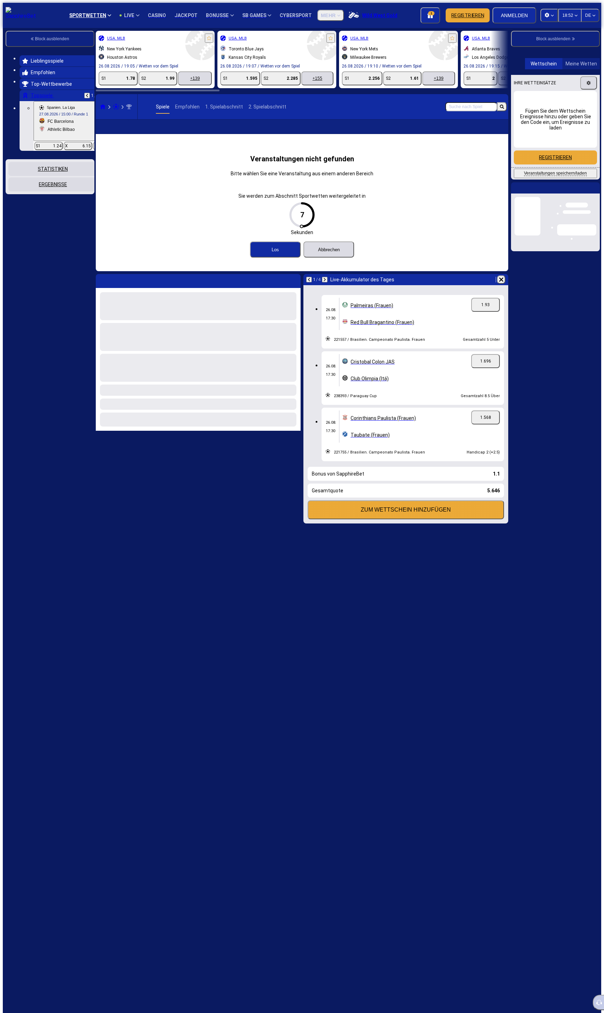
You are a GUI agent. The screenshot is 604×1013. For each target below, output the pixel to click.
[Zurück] (87, 95)
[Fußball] (116, 107)
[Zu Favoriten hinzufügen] (209, 38)
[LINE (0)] (103, 107)
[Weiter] (325, 279)
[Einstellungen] (588, 189)
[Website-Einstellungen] (549, 15)
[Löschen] (501, 279)
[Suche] (502, 106)
